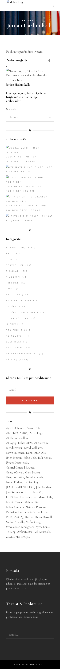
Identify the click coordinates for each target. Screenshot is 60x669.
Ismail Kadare (14, 482)
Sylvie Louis (43, 527)
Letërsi (12, 307)
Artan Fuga (36, 433)
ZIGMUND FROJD (17, 536)
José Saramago (14, 492)
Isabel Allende (34, 477)
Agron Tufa (33, 428)
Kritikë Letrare (19, 301)
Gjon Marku (32, 472)
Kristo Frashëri (33, 492)
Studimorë (14, 348)
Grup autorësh (15, 477)
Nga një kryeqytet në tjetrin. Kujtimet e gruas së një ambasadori (26, 97)
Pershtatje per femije (36, 512)
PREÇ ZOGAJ (14, 517)
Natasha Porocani (36, 507)
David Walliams (33, 448)
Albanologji (16, 248)
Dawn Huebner (15, 452)
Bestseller (15, 265)
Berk (9, 259)
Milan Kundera (15, 507)
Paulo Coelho (14, 512)
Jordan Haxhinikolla (18, 84)
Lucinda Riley (28, 497)
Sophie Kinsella (15, 522)
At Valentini (41, 443)
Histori (12, 283)
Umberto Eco (24, 532)
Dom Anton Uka (36, 452)
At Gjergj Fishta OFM (19, 443)
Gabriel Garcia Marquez (20, 467)
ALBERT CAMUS (17, 433)
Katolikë (13, 295)
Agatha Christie (15, 428)
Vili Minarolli (42, 532)
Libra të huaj (17, 318)
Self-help (14, 342)
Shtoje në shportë (16, 80)
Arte (10, 254)
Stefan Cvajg (33, 522)
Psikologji (15, 336)
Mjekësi (12, 324)
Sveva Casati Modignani (20, 527)
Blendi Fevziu (14, 448)
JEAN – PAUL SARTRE (20, 487)
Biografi (13, 271)
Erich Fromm (14, 457)
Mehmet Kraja (33, 502)
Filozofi (13, 277)
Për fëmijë (14, 330)
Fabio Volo (30, 457)
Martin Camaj (14, 502)
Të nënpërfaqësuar (22, 354)
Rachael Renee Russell (38, 517)
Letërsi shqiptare (21, 312)
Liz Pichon (12, 497)
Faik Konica (45, 457)
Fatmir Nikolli (36, 664)
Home (10, 289)
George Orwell (15, 472)
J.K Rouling (31, 482)
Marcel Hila (45, 497)
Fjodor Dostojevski (17, 462)
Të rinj (12, 360)
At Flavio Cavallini (17, 438)
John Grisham (44, 487)
